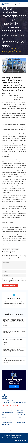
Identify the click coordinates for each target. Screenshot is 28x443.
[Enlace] (7, 4)
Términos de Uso (20, 419)
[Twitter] (22, 440)
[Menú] (26, 4)
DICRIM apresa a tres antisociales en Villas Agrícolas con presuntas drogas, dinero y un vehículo (13, 341)
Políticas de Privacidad (21, 420)
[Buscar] (15, 4)
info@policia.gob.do (21, 414)
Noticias (11, 95)
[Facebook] (20, 440)
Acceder (14, 386)
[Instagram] (24, 440)
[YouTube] (25, 440)
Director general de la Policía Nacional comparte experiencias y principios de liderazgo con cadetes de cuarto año (14, 331)
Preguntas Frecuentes (21, 422)
